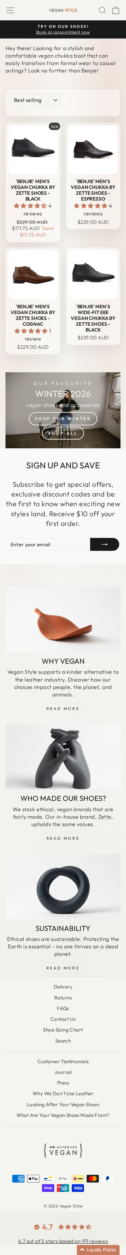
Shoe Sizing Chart (63, 1030)
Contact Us (63, 1019)
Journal (63, 1072)
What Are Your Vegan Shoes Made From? (63, 1115)
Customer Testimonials (63, 1061)
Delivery (63, 987)
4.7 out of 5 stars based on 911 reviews (63, 1241)
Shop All (63, 433)
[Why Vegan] (63, 619)
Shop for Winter (63, 418)
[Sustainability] (63, 886)
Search (63, 1041)
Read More (63, 708)
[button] (31, 205)
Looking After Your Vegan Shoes (63, 1104)
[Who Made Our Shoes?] (63, 757)
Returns (63, 998)
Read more (63, 968)
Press (63, 1083)
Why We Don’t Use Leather (63, 1093)
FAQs (63, 1008)
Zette (104, 816)
